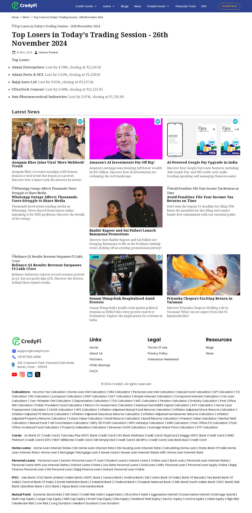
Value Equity (215, 499)
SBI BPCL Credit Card (151, 440)
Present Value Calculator (198, 418)
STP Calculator (207, 427)
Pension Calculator (173, 401)
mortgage (67, 452)
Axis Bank (28, 477)
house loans (110, 452)
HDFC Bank (92, 477)
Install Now (229, 6)
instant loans (139, 460)
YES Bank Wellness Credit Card (139, 435)
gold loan (148, 465)
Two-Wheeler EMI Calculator (50, 401)
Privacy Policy (158, 353)
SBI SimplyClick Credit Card (113, 440)
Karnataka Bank (92, 486)
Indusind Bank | (103, 482)
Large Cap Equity (49, 499)
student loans (116, 460)
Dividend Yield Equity (145, 499)
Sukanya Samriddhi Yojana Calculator (162, 405)
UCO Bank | (53, 486)
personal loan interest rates (208, 460)
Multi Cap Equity (23, 499)
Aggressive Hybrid (164, 494)
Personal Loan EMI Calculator (154, 392)
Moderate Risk (23, 503)
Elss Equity (121, 499)
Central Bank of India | (38, 482)
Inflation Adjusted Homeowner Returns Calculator (178, 414)
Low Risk (42, 503)
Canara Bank (112, 477)
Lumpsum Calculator (67, 396)
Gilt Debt (71, 494)
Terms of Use (157, 347)
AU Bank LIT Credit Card (41, 435)
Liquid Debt (114, 494)
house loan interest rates (140, 452)
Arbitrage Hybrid (223, 494)
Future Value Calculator (86, 418)
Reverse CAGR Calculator (127, 427)
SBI (147, 477)
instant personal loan (77, 460)
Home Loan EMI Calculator (87, 392)
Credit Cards (84, 6)
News (137, 6)
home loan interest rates (52, 448)
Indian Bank (74, 477)
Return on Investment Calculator (109, 405)
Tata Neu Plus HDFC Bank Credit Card (88, 435)
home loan (49, 452)
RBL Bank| (182, 482)
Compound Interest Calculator (196, 396)
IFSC (204, 6)
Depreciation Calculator (91, 401)
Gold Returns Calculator (122, 418)
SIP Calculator (223, 392)
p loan (99, 460)
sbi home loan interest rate (94, 448)
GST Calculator (120, 396)
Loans (107, 6)
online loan (159, 460)
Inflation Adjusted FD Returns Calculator (41, 414)
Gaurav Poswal (48, 52)
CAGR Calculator (61, 410)
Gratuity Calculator (203, 401)
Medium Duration (85, 503)
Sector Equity (173, 499)
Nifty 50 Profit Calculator (109, 423)
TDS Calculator (122, 401)
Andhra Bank (133, 477)
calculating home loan (180, 448)
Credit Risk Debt (92, 494)
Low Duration (109, 503)
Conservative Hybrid (194, 494)
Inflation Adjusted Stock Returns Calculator (204, 410)
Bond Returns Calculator (160, 418)
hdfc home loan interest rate (181, 452)
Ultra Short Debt (136, 494)
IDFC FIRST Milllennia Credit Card (68, 440)
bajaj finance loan (87, 469)
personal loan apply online (208, 465)
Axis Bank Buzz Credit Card (187, 440)
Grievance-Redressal (163, 359)
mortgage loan (87, 452)
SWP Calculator (95, 396)
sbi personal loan (60, 469)
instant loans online (86, 465)
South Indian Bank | (203, 482)
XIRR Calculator (178, 423)
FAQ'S (93, 371)
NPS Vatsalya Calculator (146, 423)
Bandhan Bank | (33, 486)
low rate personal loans (121, 465)
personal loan (48, 460)
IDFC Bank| (226, 482)
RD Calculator (40, 396)
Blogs (125, 6)
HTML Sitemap (99, 365)
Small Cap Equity (100, 499)
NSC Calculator (146, 401)
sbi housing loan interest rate (139, 448)
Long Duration (61, 503)
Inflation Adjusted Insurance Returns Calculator (106, 414)
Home (15, 17)
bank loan (177, 460)
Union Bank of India (166, 477)
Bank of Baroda (193, 477)
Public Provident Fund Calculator (58, 405)
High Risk (233, 499)
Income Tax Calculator (49, 392)
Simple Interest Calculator (153, 396)
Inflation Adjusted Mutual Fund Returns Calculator (135, 410)
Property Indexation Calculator (84, 427)
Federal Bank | (126, 482)
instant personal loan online (123, 469)
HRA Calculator (119, 392)
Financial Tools (186, 6)
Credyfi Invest (156, 6)
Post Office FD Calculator (209, 423)
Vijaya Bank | (71, 486)
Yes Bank (213, 477)
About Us (96, 353)
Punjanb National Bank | (156, 482)
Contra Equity (194, 499)
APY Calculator (202, 405)
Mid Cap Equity (74, 499)
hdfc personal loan (172, 465)
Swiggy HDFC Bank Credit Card (202, 435)
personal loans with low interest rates (40, 465)
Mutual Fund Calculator (194, 392)
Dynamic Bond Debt (47, 494)
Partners (95, 359)
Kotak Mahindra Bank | (73, 482)
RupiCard (171, 435)
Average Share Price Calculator (171, 427)
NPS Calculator (86, 410)
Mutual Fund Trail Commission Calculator (59, 423)
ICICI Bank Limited (50, 477)
